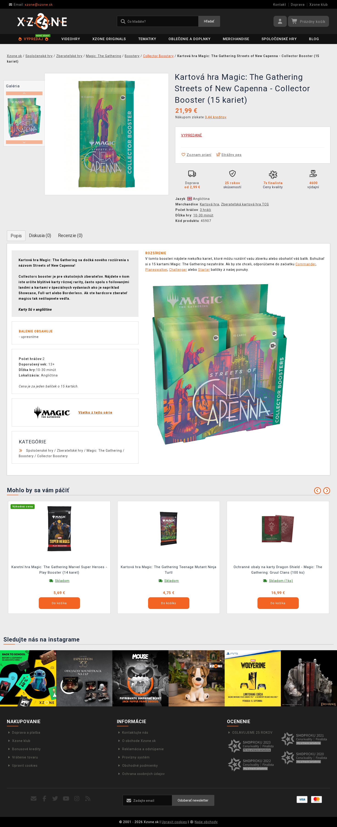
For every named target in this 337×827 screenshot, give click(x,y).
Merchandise (236, 39)
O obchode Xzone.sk (139, 741)
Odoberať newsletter (193, 800)
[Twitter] (55, 798)
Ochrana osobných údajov (143, 774)
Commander (306, 264)
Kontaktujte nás (135, 732)
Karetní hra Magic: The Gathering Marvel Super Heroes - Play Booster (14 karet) (59, 570)
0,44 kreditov (216, 117)
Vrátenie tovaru (25, 757)
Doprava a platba (26, 732)
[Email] (33, 798)
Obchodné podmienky (140, 765)
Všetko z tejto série (95, 412)
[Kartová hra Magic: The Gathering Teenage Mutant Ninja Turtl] (169, 528)
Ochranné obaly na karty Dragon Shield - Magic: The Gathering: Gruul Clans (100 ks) (278, 570)
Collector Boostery (52, 456)
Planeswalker (156, 269)
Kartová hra (209, 204)
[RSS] (87, 798)
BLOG (314, 39)
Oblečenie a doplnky (189, 39)
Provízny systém (136, 757)
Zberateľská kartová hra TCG (245, 204)
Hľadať (209, 21)
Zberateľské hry (70, 450)
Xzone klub (318, 4)
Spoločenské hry (279, 39)
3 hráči (205, 210)
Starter (204, 269)
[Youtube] (66, 798)
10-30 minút (203, 215)
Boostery (26, 456)
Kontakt (279, 4)
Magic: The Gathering (104, 450)
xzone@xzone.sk (33, 4)
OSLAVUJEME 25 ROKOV (252, 732)
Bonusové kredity (26, 749)
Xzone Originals (109, 39)
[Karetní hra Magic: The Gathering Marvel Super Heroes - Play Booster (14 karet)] (59, 528)
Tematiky (147, 39)
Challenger (178, 269)
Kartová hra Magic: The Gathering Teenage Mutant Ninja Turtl (168, 570)
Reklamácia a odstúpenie (143, 749)
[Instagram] (76, 798)
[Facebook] (44, 798)
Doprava (298, 4)
